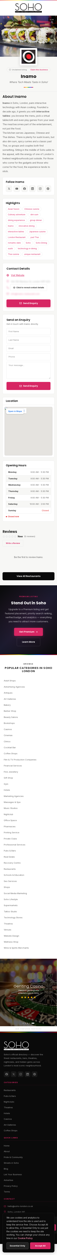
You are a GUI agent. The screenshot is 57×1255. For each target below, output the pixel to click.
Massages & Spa (12, 802)
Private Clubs (10, 838)
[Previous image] (5, 36)
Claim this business (39, 70)
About (7, 1151)
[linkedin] (32, 189)
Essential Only (17, 1245)
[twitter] (9, 189)
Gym (6, 784)
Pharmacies (10, 826)
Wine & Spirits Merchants (16, 948)
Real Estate (9, 857)
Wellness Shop (11, 942)
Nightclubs (9, 1101)
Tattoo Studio (10, 911)
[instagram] (40, 189)
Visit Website (17, 275)
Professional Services (14, 844)
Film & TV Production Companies (20, 759)
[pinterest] (48, 189)
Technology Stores (13, 917)
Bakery (7, 705)
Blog (6, 1168)
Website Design (11, 936)
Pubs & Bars (10, 850)
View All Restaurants (29, 576)
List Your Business (13, 1174)
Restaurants (10, 869)
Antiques (8, 692)
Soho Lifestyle (11, 899)
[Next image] (52, 36)
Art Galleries (10, 699)
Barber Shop (10, 711)
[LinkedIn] (27, 1074)
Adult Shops (10, 680)
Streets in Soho (11, 1163)
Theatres (8, 923)
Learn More (28, 641)
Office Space (10, 820)
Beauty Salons (11, 717)
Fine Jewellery (11, 772)
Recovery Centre (12, 863)
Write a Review (13, 543)
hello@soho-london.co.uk (20, 1206)
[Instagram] (20, 1074)
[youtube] (17, 189)
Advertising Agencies (14, 686)
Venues (7, 929)
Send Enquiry (30, 385)
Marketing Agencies (14, 796)
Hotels (7, 790)
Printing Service (11, 832)
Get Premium (26, 631)
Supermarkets (11, 905)
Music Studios (11, 808)
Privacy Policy (11, 1186)
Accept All (40, 1245)
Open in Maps (15, 411)
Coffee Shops (10, 753)
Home (7, 1145)
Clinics (7, 741)
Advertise (8, 1180)
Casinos (8, 729)
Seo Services (10, 881)
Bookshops (9, 723)
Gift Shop (8, 778)
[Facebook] (7, 1074)
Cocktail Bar (10, 747)
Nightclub (8, 814)
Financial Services (13, 765)
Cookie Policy (25, 1238)
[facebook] (25, 189)
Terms (7, 1191)
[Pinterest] (34, 1074)
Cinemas (8, 735)
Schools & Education (14, 875)
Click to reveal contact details (30, 287)
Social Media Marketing (15, 893)
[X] (13, 1074)
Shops (7, 887)
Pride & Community (13, 1157)
